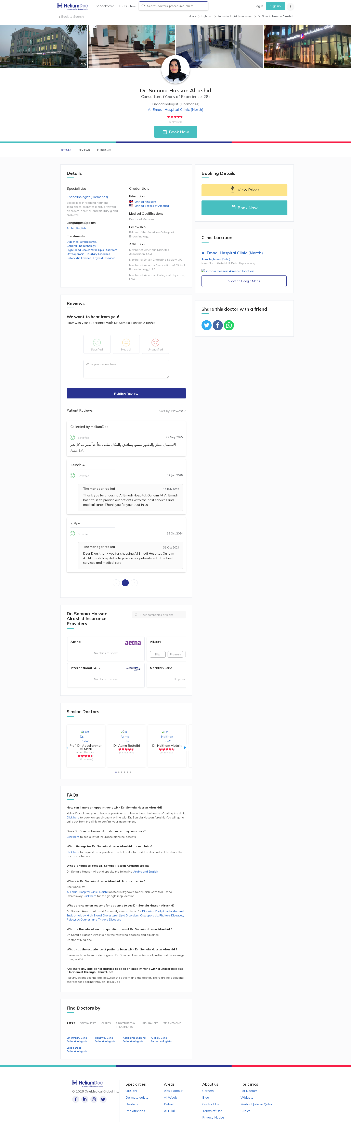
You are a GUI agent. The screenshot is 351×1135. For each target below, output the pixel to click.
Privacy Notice (213, 1117)
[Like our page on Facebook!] (75, 1099)
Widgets (246, 1097)
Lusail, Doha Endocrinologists (77, 1049)
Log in (259, 6)
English (81, 228)
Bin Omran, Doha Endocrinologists (77, 1039)
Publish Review (126, 394)
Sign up (275, 6)
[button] (116, 772)
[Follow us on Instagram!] (94, 1099)
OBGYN (131, 1091)
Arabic (71, 228)
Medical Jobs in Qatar (256, 1104)
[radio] (168, 116)
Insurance (104, 149)
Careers (208, 1091)
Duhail (168, 1104)
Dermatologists (137, 1097)
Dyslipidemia (88, 242)
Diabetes (73, 242)
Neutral (126, 349)
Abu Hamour (173, 1091)
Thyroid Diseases (104, 258)
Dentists (132, 1104)
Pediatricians (135, 1111)
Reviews (84, 149)
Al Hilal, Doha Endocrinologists (161, 1039)
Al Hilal (169, 1111)
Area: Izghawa (216, 259)
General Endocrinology (81, 246)
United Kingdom (145, 201)
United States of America (152, 206)
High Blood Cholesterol (82, 250)
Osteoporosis (76, 254)
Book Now (179, 131)
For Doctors (127, 6)
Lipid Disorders (108, 250)
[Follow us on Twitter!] (103, 1099)
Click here (73, 817)
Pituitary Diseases (98, 254)
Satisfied (97, 349)
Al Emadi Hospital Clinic (175, 109)
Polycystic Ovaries (79, 258)
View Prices (249, 189)
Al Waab (170, 1097)
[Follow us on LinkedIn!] (84, 1099)
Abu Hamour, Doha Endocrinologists (134, 1039)
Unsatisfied (155, 349)
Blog (205, 1097)
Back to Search (72, 16)
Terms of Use (212, 1111)
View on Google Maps (244, 281)
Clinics (245, 1111)
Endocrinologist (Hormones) (87, 197)
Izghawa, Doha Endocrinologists (105, 1039)
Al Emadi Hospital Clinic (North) (87, 892)
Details (66, 149)
